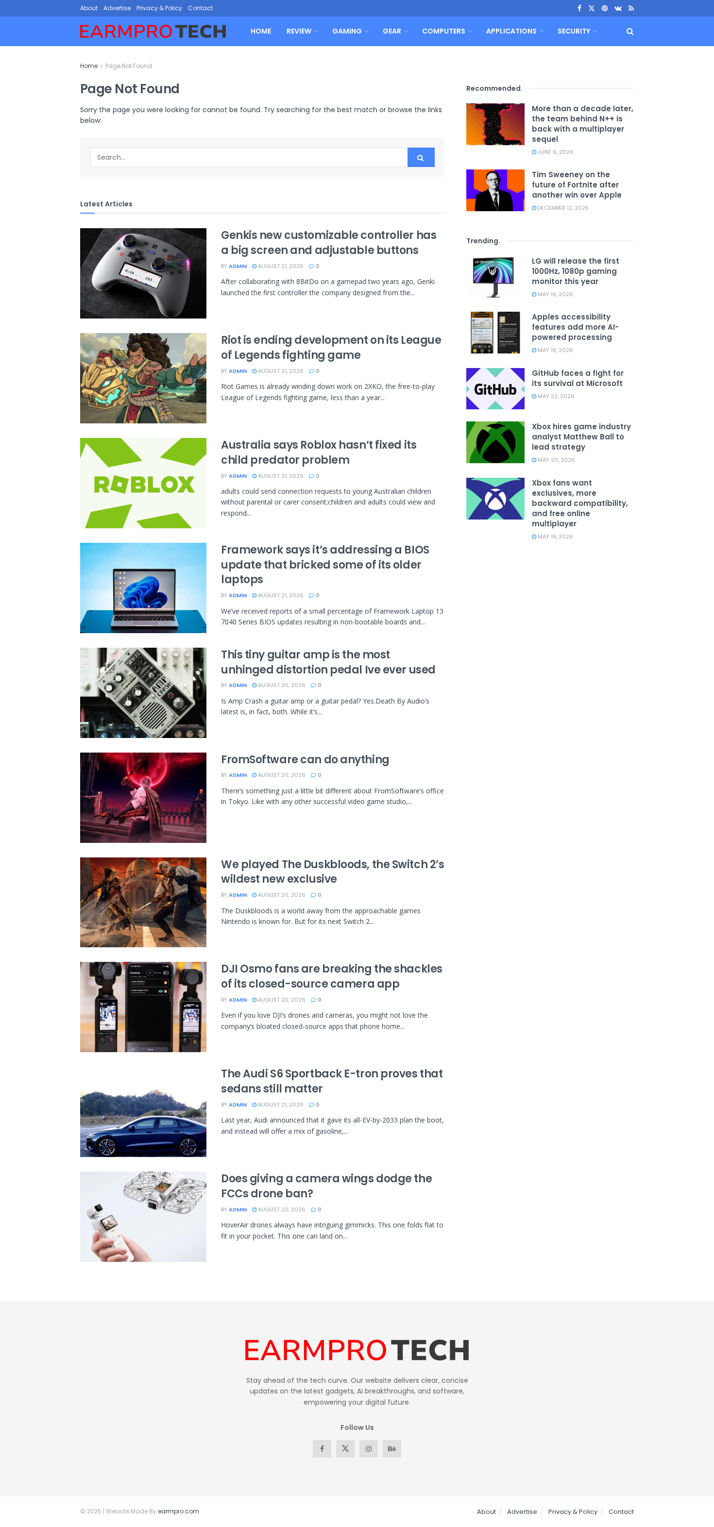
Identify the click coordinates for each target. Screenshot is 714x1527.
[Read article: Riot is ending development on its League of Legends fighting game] (143, 378)
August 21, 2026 (280, 266)
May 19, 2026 (554, 294)
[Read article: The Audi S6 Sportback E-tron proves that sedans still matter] (143, 1112)
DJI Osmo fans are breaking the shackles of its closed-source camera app (331, 976)
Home (261, 31)
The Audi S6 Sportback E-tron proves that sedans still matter (331, 1081)
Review (299, 31)
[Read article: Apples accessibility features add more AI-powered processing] (495, 332)
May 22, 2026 (555, 396)
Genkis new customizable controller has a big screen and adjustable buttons (328, 243)
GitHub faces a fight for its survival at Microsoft (578, 378)
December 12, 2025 (562, 208)
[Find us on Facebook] (579, 8)
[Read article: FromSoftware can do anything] (143, 798)
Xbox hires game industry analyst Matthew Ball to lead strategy (581, 436)
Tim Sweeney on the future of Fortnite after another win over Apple (577, 184)
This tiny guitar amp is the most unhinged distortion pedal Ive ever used (328, 662)
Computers (443, 31)
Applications (511, 31)
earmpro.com (178, 1511)
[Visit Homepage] (153, 31)
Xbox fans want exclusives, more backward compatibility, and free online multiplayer (580, 503)
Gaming (347, 31)
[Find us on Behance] (392, 1449)
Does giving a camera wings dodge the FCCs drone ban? (326, 1186)
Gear (392, 31)
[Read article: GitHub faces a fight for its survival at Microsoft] (495, 389)
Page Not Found (128, 66)
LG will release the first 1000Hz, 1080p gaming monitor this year (575, 271)
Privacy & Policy (159, 8)
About (89, 8)
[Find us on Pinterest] (605, 8)
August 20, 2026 (281, 685)
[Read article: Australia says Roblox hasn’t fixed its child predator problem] (143, 483)
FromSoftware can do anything (305, 759)
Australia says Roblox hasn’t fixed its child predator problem (318, 452)
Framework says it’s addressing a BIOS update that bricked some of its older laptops (325, 564)
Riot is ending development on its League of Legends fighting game (331, 348)
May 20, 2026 (555, 460)
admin (238, 266)
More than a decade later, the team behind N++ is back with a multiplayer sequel (582, 123)
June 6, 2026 (555, 152)
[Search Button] (630, 31)
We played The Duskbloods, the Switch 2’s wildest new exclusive (332, 872)
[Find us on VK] (618, 8)
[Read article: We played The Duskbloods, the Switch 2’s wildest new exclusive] (143, 902)
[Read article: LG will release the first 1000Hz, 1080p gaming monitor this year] (495, 277)
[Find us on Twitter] (591, 8)
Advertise (117, 8)
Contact (200, 8)
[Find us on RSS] (631, 8)
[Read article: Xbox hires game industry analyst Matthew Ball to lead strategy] (495, 442)
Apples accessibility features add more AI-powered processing (575, 327)
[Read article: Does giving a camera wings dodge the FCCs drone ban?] (143, 1217)
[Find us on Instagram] (368, 1449)
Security (574, 31)
